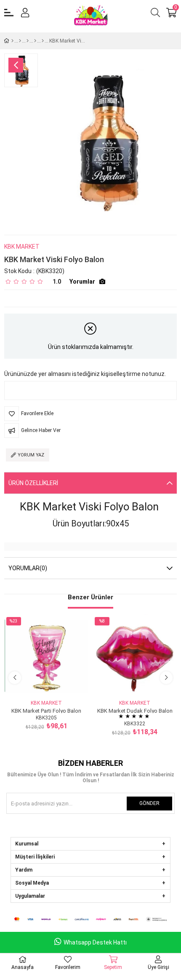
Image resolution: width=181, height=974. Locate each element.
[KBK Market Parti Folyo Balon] (46, 656)
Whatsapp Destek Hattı (95, 942)
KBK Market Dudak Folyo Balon (135, 710)
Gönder (149, 803)
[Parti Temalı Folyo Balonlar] (43, 40)
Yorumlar (82, 281)
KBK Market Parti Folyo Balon (46, 710)
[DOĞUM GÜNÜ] (20, 40)
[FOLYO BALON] (28, 40)
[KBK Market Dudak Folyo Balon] (135, 656)
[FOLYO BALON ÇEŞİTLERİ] (35, 40)
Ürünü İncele (55, 682)
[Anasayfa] (12, 40)
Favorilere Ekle (36, 682)
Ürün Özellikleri (33, 483)
